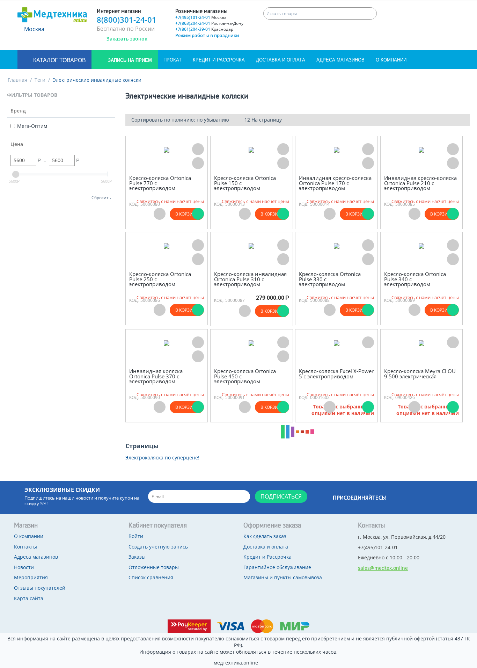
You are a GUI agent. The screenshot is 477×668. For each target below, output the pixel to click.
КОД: (134, 204)
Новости (24, 567)
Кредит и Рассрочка (219, 60)
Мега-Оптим (32, 126)
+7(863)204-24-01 (209, 23)
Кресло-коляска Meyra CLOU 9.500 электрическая (420, 374)
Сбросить (101, 197)
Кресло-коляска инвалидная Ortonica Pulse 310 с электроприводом (250, 279)
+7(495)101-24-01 (201, 17)
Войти (136, 536)
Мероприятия (31, 577)
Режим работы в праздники (207, 35)
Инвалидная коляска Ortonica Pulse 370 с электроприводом (156, 376)
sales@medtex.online (383, 568)
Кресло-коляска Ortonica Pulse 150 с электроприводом (245, 183)
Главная (17, 80)
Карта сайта (28, 598)
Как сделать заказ (264, 536)
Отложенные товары (154, 567)
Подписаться (281, 496)
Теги (40, 80)
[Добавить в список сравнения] (198, 163)
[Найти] (371, 13)
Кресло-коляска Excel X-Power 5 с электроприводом (336, 374)
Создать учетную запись (158, 546)
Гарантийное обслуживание (277, 567)
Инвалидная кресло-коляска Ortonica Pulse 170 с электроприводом (335, 183)
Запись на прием (129, 60)
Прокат (172, 60)
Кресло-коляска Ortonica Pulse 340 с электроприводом (415, 279)
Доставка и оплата (280, 60)
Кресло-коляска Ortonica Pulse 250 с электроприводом (160, 279)
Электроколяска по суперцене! (162, 457)
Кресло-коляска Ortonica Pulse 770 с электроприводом (160, 183)
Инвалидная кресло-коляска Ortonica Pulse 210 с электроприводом (420, 183)
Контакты (25, 546)
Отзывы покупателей (39, 587)
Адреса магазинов (340, 60)
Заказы (137, 556)
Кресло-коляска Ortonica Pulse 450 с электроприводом (245, 376)
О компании (391, 60)
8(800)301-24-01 (126, 19)
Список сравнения (151, 577)
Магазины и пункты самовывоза (282, 577)
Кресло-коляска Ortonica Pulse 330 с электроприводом (330, 279)
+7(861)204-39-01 (204, 29)
